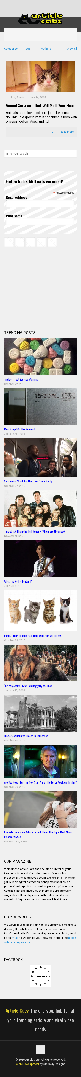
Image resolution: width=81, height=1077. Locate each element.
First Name (14, 215)
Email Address (18, 198)
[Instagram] (54, 4)
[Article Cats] (40, 18)
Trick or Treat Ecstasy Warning (21, 379)
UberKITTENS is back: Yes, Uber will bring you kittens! (33, 636)
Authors (46, 48)
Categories (11, 48)
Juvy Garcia (17, 97)
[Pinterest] (49, 4)
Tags (27, 48)
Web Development (27, 1064)
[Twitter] (37, 4)
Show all (71, 48)
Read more (67, 131)
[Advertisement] (36, 289)
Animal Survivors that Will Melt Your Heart (41, 105)
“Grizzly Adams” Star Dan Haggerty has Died (28, 686)
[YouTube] (43, 4)
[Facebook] (26, 4)
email (14, 937)
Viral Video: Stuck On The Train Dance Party (28, 481)
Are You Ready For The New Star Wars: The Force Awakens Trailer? (40, 782)
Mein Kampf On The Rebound (19, 429)
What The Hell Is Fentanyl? (18, 581)
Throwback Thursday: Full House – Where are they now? (34, 531)
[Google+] (32, 4)
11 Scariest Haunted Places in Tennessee (26, 736)
